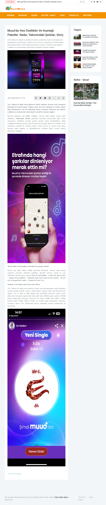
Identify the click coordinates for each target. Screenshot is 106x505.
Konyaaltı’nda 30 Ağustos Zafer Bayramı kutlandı (89, 51)
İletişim (80, 500)
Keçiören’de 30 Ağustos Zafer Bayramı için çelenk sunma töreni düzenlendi (91, 44)
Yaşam (34, 15)
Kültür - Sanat (48, 15)
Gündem (10, 15)
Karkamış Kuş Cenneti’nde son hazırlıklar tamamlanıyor (90, 36)
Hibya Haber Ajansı (61, 497)
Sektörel (87, 15)
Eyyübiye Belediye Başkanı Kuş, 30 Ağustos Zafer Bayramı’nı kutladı (89, 66)
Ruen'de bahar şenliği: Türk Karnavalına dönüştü (85, 104)
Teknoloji (74, 15)
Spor (62, 15)
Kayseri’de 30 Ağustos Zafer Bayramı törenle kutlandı (90, 58)
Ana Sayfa (81, 497)
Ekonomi (22, 15)
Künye (91, 497)
